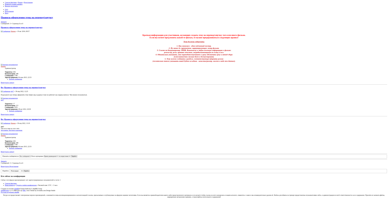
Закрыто (4, 22)
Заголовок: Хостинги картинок (11, 130)
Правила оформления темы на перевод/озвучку (27, 17)
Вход (6, 13)
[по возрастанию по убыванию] (67, 156)
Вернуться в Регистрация (9, 166)
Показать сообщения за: (10, 156)
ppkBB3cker (5, 190)
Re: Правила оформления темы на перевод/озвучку (23, 87)
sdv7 (12, 91)
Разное (20, 2)
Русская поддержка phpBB (10, 192)
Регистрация (28, 2)
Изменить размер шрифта (13, 4)
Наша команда (10, 185)
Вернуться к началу (7, 82)
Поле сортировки (37, 156)
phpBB (16, 189)
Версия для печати (11, 6)
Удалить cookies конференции (26, 185)
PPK (24, 190)
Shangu (13, 31)
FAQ (6, 9)
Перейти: (5, 171)
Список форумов (11, 2)
